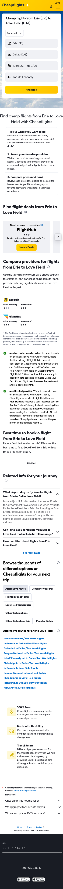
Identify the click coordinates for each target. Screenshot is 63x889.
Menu (58, 3)
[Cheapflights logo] (13, 5)
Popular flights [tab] (44, 621)
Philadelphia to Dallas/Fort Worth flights (26, 663)
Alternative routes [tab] (15, 588)
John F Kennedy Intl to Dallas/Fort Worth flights (30, 658)
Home (20, 827)
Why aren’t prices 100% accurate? (25, 813)
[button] (31, 43)
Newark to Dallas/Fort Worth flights (24, 638)
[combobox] (14, 33)
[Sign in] (51, 6)
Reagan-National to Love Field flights (25, 673)
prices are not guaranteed (25, 790)
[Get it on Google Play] (23, 880)
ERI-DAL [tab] (31, 463)
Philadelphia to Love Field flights (22, 677)
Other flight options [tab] (16, 613)
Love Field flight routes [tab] (18, 604)
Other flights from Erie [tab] (17, 621)
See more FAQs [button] (31, 552)
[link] (26, 247)
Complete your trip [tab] (42, 588)
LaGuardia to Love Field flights (21, 668)
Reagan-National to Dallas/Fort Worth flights (29, 653)
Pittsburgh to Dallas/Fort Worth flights (25, 682)
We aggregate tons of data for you (25, 807)
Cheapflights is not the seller (22, 800)
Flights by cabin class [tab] (17, 596)
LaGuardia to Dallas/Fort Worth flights (25, 643)
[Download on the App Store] (38, 880)
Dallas (39, 827)
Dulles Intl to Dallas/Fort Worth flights (25, 648)
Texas (29, 827)
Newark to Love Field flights (20, 687)
